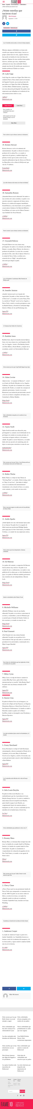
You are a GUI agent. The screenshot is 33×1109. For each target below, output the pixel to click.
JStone (4, 859)
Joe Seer (4, 813)
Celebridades (23, 4)
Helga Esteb (5, 400)
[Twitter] (7, 23)
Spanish (8, 4)
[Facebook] (3, 23)
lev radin (4, 947)
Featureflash (5, 168)
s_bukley (4, 216)
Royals (9, 1079)
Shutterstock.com (13, 27)
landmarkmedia (6, 27)
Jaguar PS (5, 311)
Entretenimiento (15, 4)
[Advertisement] (16, 968)
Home (3, 4)
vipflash (4, 97)
